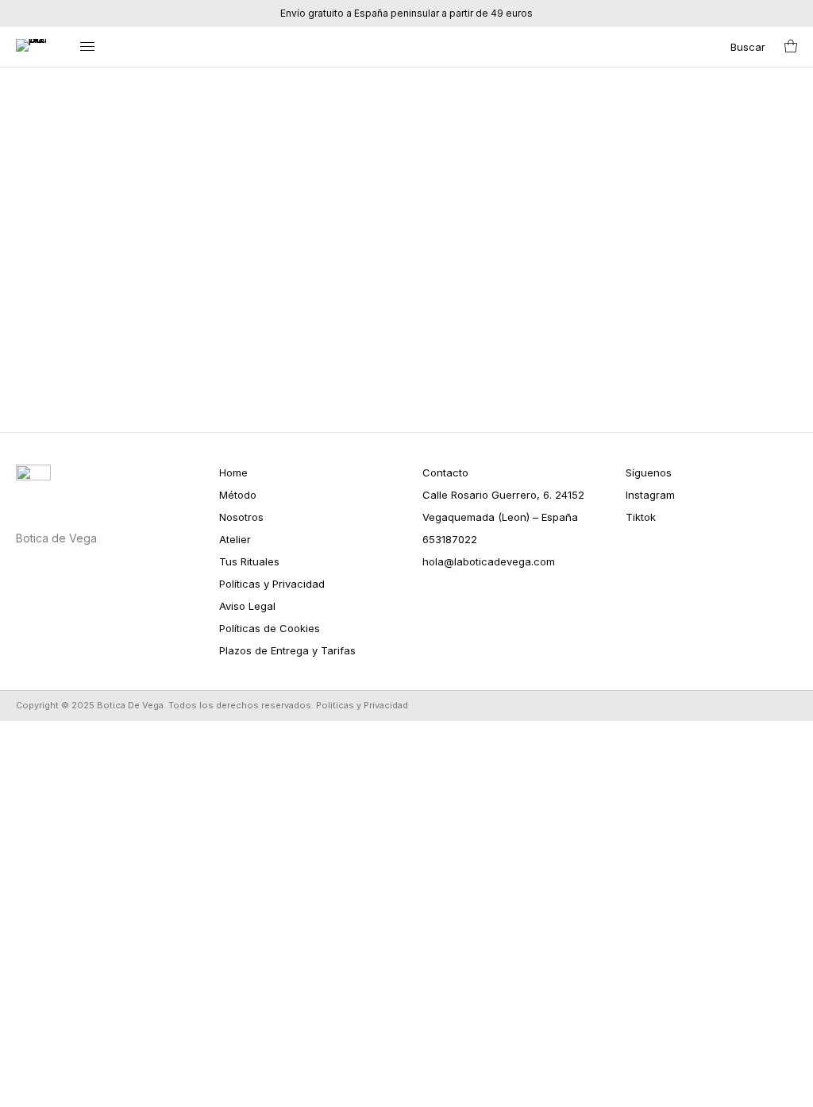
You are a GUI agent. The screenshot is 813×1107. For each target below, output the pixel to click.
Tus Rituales (249, 561)
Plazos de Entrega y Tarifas (287, 650)
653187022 (449, 539)
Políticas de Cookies (269, 628)
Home (233, 472)
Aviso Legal (247, 606)
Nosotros (241, 517)
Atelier (235, 539)
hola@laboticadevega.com (488, 561)
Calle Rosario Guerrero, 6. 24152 (503, 494)
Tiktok (641, 517)
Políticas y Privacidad (272, 583)
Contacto (445, 472)
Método (237, 494)
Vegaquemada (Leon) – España (500, 517)
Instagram (650, 494)
